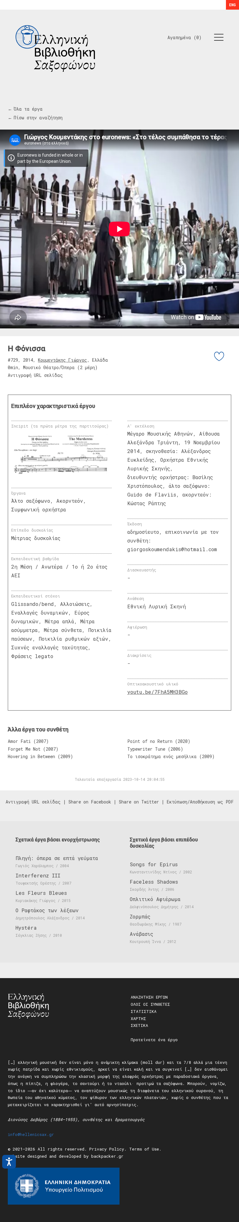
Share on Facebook (89, 802)
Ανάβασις (141, 934)
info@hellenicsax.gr (31, 1134)
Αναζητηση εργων (149, 997)
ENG (232, 4)
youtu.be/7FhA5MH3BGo (157, 692)
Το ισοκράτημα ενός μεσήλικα (162, 756)
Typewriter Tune (146, 749)
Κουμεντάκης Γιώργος (62, 360)
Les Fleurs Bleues (41, 893)
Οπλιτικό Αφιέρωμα (155, 899)
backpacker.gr (107, 1156)
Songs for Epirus (154, 864)
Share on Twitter (139, 802)
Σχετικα (139, 1025)
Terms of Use (144, 1149)
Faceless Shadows (154, 881)
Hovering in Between (31, 756)
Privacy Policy (106, 1149)
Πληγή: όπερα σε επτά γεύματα (57, 858)
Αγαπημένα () (184, 37)
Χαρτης (138, 1018)
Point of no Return (149, 741)
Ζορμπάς (140, 916)
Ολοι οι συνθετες (150, 1004)
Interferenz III (38, 875)
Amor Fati (19, 741)
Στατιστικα (144, 1011)
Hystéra (26, 927)
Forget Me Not (24, 749)
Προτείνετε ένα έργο (154, 1039)
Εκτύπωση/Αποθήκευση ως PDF (200, 802)
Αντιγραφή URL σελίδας (35, 375)
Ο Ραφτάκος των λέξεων (47, 910)
